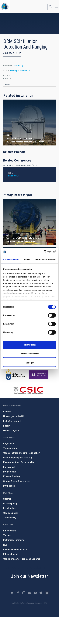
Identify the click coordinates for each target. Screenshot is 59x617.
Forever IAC (9, 467)
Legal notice (9, 508)
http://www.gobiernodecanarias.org (15, 374)
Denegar (30, 363)
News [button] (7, 84)
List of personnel (12, 421)
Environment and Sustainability (18, 462)
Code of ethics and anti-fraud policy (21, 453)
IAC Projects (9, 471)
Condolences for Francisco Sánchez (21, 559)
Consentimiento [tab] (11, 259)
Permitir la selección (29, 354)
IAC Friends (9, 486)
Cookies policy (10, 513)
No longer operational (20, 71)
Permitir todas (29, 345)
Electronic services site (15, 549)
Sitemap (7, 499)
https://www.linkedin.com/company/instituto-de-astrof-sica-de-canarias (29, 593)
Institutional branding (14, 540)
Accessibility (9, 517)
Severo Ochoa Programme (16, 481)
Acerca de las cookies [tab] (45, 259)
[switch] (52, 315)
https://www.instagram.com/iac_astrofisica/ (24, 593)
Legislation (9, 443)
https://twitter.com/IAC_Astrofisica (12, 593)
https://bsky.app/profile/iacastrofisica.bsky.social (41, 593)
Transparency (10, 448)
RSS (5, 545)
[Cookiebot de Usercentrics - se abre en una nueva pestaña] (44, 252)
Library (6, 425)
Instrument (14, 176)
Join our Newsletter (29, 576)
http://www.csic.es (28, 390)
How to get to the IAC (14, 416)
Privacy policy (10, 503)
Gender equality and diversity (17, 457)
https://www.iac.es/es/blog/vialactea (47, 593)
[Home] (5, 6)
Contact (7, 411)
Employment (9, 530)
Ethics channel (10, 554)
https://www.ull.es (39, 374)
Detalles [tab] (27, 259)
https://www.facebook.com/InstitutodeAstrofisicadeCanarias (18, 593)
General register (11, 430)
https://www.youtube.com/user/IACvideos (35, 593)
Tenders (7, 535)
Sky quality (18, 65)
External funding (11, 476)
